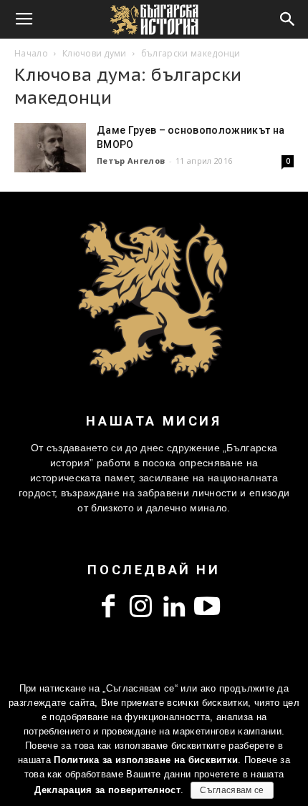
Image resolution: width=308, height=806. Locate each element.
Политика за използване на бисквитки (146, 760)
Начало (31, 53)
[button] (288, 19)
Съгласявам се (232, 790)
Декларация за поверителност (107, 790)
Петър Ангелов (131, 160)
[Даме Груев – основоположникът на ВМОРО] (50, 147)
